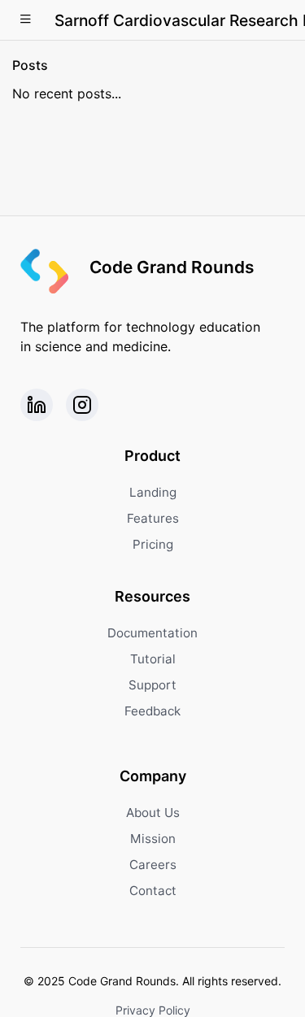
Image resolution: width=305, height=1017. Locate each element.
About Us (153, 812)
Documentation (152, 633)
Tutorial (153, 659)
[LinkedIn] (36, 405)
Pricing (153, 544)
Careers (152, 864)
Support (152, 685)
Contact (152, 890)
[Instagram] (82, 405)
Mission (153, 838)
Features (153, 518)
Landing (152, 492)
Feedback (152, 711)
